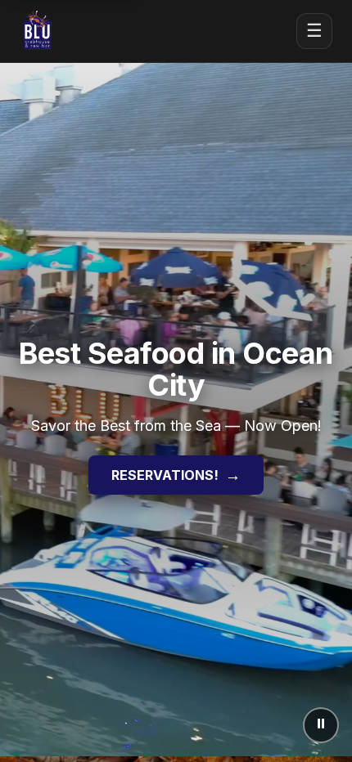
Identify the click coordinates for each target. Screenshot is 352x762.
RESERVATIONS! (176, 475)
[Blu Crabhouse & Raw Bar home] (38, 31)
